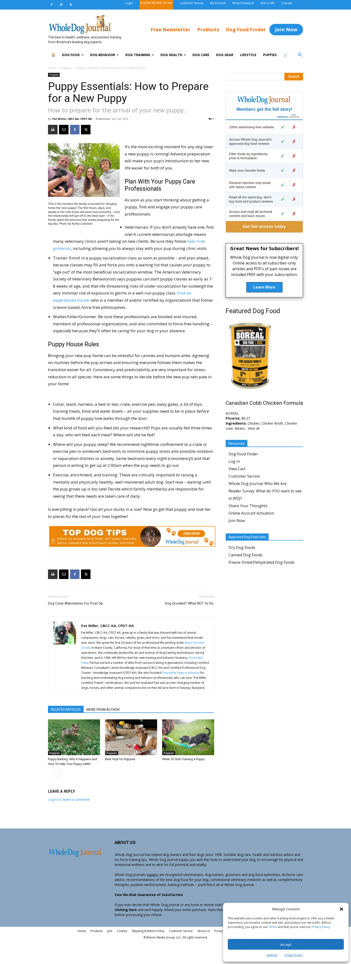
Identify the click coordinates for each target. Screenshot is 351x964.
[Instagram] (61, 4)
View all (253, 428)
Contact (122, 931)
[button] (341, 909)
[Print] (53, 129)
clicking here (126, 909)
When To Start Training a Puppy (183, 759)
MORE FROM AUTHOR (103, 709)
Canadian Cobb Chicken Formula (264, 403)
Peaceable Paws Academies (181, 673)
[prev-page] (51, 773)
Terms (272, 927)
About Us (203, 931)
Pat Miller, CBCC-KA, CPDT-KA (72, 119)
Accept (286, 944)
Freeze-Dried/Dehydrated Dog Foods (261, 562)
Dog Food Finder (243, 454)
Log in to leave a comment (69, 799)
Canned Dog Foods (245, 555)
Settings (272, 955)
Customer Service (244, 476)
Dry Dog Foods (242, 547)
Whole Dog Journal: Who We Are (258, 483)
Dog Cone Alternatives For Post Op (75, 603)
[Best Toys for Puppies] (131, 737)
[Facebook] (51, 4)
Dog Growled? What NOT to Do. (189, 603)
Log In (234, 461)
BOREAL (232, 413)
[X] (70, 4)
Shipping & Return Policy (148, 931)
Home (52, 68)
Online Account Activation (251, 513)
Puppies (66, 68)
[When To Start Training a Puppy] (188, 737)
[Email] (64, 129)
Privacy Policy (321, 927)
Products (96, 931)
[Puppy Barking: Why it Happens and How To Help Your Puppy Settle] (74, 737)
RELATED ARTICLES (66, 709)
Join (109, 931)
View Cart (237, 468)
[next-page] (59, 773)
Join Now (237, 520)
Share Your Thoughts (248, 505)
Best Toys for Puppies (120, 759)
